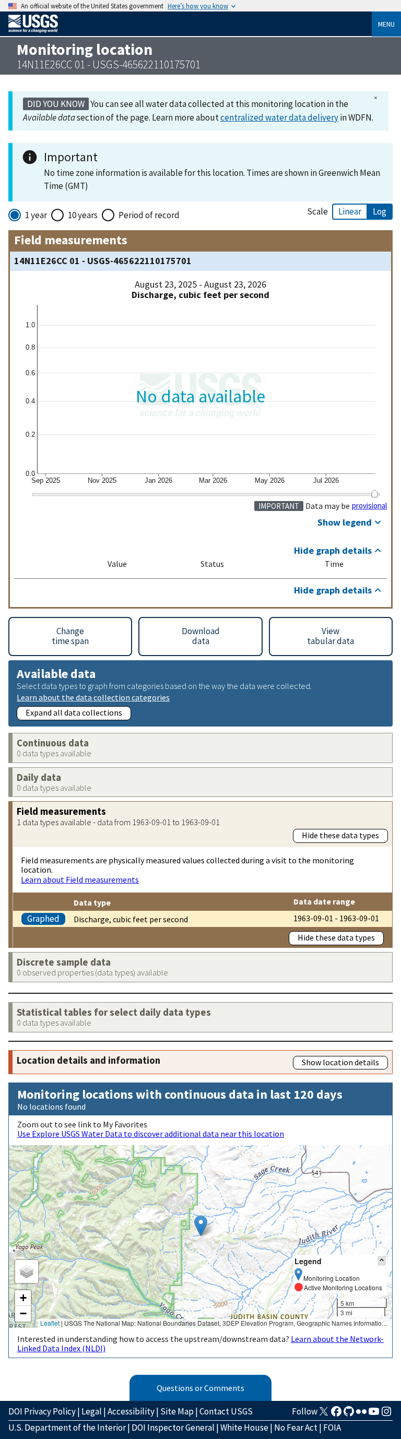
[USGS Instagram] (386, 1414)
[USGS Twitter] (323, 1414)
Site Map (177, 1411)
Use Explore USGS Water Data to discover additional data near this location (150, 1133)
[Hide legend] (382, 1261)
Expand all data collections (74, 712)
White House (244, 1427)
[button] (200, 1225)
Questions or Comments (200, 1388)
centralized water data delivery (279, 117)
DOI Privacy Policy (42, 1411)
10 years (83, 215)
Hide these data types (340, 835)
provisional (369, 505)
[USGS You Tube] (374, 1414)
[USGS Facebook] (336, 1414)
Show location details (340, 1062)
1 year (36, 215)
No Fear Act (295, 1427)
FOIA (332, 1427)
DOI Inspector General (173, 1427)
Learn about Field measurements (80, 879)
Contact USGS (226, 1411)
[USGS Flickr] (361, 1414)
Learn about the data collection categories (93, 697)
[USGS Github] (349, 1414)
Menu (386, 24)
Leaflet (50, 1322)
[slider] (375, 493)
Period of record (149, 215)
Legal (91, 1411)
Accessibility (131, 1411)
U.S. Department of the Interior (67, 1427)
